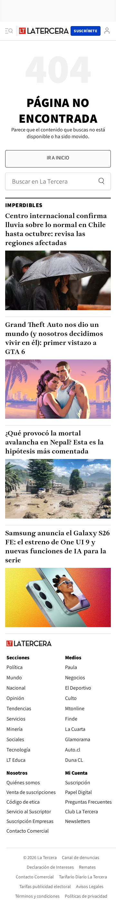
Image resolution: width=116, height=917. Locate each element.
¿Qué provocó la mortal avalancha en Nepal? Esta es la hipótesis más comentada (54, 442)
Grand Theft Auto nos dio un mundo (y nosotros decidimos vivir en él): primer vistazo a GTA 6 (54, 338)
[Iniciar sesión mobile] (107, 31)
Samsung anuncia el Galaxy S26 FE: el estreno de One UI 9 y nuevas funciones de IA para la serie (57, 547)
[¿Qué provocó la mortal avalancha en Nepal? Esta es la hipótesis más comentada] (58, 489)
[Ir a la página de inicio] (44, 30)
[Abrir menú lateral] (11, 31)
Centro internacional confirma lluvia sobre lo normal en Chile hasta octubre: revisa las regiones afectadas (56, 230)
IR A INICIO (58, 157)
